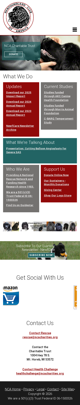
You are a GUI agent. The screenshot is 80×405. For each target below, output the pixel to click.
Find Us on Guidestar (19, 205)
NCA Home (13, 389)
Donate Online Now (56, 175)
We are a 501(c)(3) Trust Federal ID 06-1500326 (19, 196)
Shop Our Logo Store (57, 195)
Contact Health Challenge (40, 369)
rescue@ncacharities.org (40, 337)
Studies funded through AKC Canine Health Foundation (57, 96)
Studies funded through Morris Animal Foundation (59, 109)
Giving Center (53, 189)
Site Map (67, 389)
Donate (13, 54)
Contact (53, 389)
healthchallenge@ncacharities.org (40, 373)
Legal (41, 389)
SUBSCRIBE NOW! (41, 255)
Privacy (28, 389)
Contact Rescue (40, 333)
